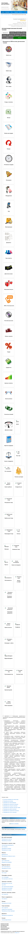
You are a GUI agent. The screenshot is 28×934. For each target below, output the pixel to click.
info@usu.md (17, 932)
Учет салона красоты (6, 866)
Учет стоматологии (5, 860)
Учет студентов (5, 907)
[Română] (25, 12)
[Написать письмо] (14, 823)
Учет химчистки (5, 894)
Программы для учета (5, 925)
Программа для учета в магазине (9, 812)
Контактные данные (4, 929)
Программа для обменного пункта (8, 856)
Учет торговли (4, 846)
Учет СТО (4, 884)
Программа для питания (6, 903)
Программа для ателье (6, 868)
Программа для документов (7, 915)
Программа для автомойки (7, 888)
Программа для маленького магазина (10, 804)
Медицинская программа (7, 862)
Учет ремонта (4, 898)
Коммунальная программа (7, 909)
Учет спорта (4, 872)
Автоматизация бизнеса (6, 919)
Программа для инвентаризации (9, 802)
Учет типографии (5, 877)
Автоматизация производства (7, 845)
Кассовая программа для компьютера (10, 799)
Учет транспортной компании (7, 886)
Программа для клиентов (7, 839)
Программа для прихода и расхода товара (11, 807)
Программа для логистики (7, 883)
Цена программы (4, 926)
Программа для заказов (6, 840)
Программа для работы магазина (9, 809)
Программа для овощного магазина (10, 805)
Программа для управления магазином (11, 810)
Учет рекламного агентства (7, 878)
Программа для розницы (8, 801)
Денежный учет (5, 854)
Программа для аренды (6, 848)
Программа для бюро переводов (8, 910)
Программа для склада (6, 850)
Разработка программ (5, 923)
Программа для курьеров (7, 889)
